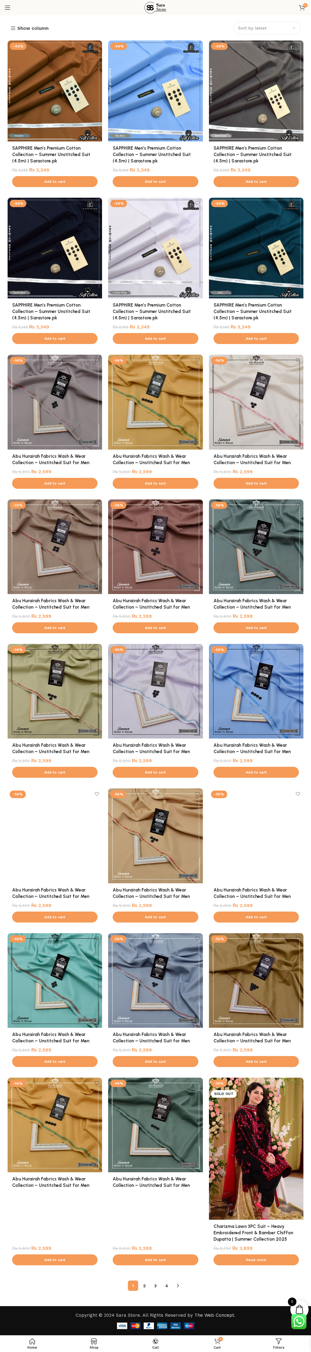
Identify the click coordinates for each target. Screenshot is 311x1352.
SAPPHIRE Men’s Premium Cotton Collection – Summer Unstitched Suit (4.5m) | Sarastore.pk (51, 154)
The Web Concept (214, 1315)
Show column (33, 28)
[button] (54, 181)
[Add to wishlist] (96, 45)
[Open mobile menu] (8, 8)
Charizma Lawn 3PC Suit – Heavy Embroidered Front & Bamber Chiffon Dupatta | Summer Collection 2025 (253, 1233)
